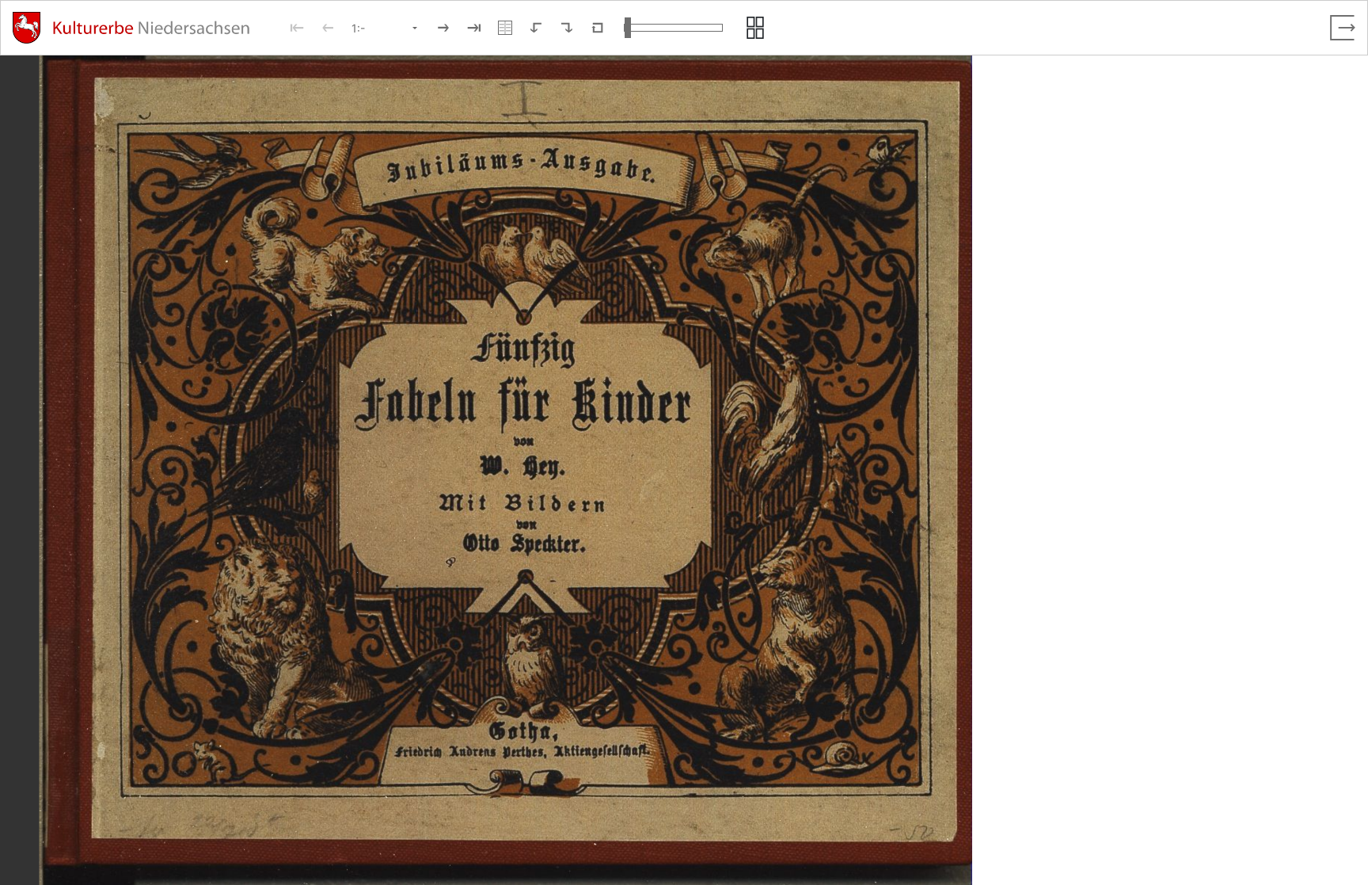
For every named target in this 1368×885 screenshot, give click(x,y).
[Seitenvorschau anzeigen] (755, 28)
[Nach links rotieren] (536, 27)
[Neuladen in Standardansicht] (597, 27)
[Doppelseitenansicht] (505, 27)
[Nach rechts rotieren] (567, 27)
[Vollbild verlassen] (1342, 27)
